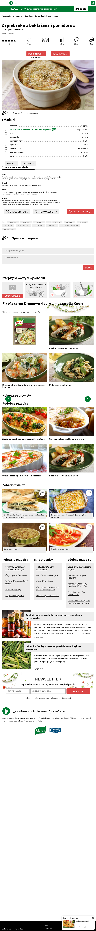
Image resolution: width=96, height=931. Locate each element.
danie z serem (9, 229)
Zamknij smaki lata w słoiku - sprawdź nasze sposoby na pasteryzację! (54, 616)
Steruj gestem (18, 211)
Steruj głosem (47, 211)
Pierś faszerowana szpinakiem (64, 348)
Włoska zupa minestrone (47, 595)
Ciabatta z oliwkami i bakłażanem (45, 567)
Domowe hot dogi (13, 589)
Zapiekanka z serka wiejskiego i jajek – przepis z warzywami (68, 516)
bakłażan (69, 222)
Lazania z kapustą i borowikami (76, 593)
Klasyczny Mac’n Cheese (16, 575)
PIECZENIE (52, 225)
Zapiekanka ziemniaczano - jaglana (79, 567)
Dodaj (88, 267)
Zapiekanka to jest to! (12, 549)
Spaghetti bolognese (14, 595)
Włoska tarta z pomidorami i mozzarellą (21, 475)
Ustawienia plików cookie (12, 929)
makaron (82, 222)
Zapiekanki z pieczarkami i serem (16, 582)
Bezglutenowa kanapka (47, 575)
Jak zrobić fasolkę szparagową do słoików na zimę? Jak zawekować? (53, 648)
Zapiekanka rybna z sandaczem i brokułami (23, 439)
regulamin (48, 928)
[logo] (15, 3)
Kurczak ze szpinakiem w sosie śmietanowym (47, 588)
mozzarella (8, 225)
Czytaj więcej (38, 637)
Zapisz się (78, 691)
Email (10, 163)
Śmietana (25, 222)
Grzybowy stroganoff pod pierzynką (66, 439)
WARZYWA (13, 222)
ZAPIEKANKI (38, 225)
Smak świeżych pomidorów (61, 549)
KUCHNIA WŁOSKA (54, 222)
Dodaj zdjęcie (12, 296)
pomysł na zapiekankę (70, 225)
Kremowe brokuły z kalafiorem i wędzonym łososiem (23, 386)
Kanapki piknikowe (44, 581)
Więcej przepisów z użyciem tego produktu (21, 312)
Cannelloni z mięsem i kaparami (78, 576)
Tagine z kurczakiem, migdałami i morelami (78, 584)
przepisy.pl (10, 34)
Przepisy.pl (6, 16)
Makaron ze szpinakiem (60, 385)
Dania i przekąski (17, 16)
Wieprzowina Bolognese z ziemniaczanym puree (79, 601)
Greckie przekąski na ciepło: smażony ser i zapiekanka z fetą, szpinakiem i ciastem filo (24, 516)
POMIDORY (38, 222)
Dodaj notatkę (81, 211)
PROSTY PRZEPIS (23, 225)
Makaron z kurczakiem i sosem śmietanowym (15, 567)
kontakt (48, 925)
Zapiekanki (29, 16)
